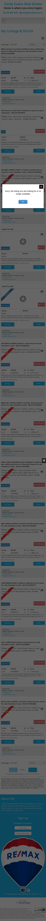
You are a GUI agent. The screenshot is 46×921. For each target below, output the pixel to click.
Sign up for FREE (23, 833)
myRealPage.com (23, 902)
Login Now (23, 828)
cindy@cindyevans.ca (32, 12)
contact (17, 810)
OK (23, 202)
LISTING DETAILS (7, 92)
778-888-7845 (6, 102)
